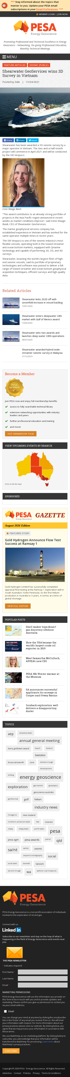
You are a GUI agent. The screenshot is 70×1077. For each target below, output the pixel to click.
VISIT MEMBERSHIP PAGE (20, 433)
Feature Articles (14, 65)
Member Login (46, 14)
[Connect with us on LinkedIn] (12, 929)
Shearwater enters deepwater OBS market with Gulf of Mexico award (42, 317)
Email (6, 985)
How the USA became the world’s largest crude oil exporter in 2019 (41, 645)
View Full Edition (17, 606)
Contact (17, 1073)
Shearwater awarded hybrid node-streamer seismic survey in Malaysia (42, 351)
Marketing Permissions (16, 992)
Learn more (48, 1041)
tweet (34, 140)
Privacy (36, 1073)
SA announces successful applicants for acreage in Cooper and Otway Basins (41, 692)
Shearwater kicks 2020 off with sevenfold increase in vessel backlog (42, 301)
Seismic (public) (39, 65)
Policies (27, 1073)
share (9, 140)
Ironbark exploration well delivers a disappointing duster (42, 708)
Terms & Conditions (51, 1073)
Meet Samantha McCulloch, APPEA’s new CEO (43, 660)
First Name (8, 972)
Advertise (7, 1073)
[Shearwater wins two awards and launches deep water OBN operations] (11, 340)
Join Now (62, 14)
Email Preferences (47, 9)
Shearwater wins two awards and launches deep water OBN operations (43, 334)
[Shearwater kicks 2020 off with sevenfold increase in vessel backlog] (11, 307)
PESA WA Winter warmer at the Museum (42, 675)
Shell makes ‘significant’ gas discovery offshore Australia (41, 629)
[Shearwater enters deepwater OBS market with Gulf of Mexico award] (11, 324)
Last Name (8, 978)
